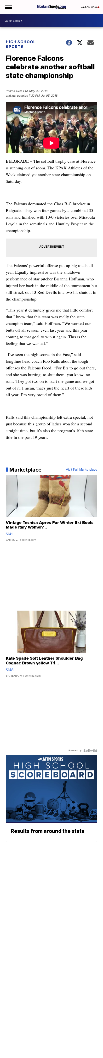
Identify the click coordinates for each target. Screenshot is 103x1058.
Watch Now (89, 7)
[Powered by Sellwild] (90, 750)
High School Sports (21, 44)
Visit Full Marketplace (81, 469)
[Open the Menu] (8, 7)
